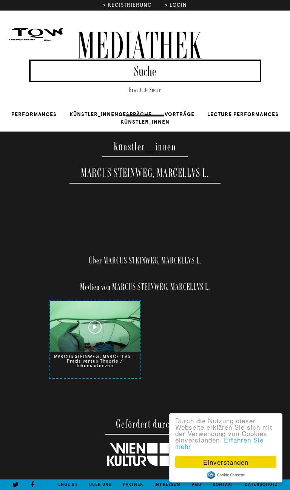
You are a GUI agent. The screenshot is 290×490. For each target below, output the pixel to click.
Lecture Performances (243, 114)
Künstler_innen (144, 122)
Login (178, 5)
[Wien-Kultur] (145, 464)
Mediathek (139, 47)
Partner (133, 484)
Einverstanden (225, 462)
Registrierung (129, 5)
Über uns (100, 484)
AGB (196, 484)
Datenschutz (261, 484)
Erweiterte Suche (145, 89)
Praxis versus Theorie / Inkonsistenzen (95, 363)
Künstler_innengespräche (110, 114)
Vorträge (179, 114)
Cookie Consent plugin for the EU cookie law (226, 475)
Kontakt (223, 484)
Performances (34, 114)
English (68, 484)
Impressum (167, 484)
